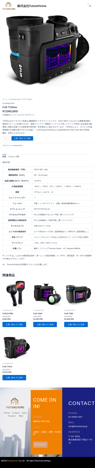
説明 (4, 156)
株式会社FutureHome (31, 6)
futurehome (13, 461)
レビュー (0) (14, 156)
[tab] (4, 156)
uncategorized (14, 99)
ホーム (4, 99)
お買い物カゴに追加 (22, 138)
